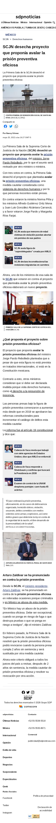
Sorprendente (10, 772)
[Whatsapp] (16, 126)
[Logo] (28, 17)
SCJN (6, 39)
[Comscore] (28, 706)
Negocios (7, 764)
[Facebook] (5, 126)
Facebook (7, 798)
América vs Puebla (12, 28)
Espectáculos (10, 779)
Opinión (48, 22)
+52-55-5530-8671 (37, 728)
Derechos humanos (22, 39)
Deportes (7, 757)
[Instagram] (32, 692)
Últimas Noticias (11, 22)
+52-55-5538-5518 (37, 721)
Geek (5, 786)
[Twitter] (11, 126)
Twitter (6, 805)
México (24, 22)
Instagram (7, 813)
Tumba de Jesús (34, 28)
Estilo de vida (9, 750)
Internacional (35, 22)
